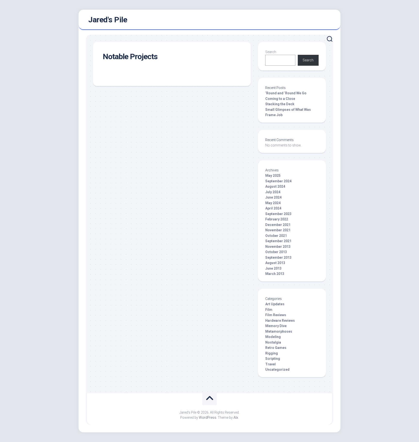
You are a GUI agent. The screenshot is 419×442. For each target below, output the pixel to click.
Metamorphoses (278, 331)
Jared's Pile (107, 19)
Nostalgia (273, 342)
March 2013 (274, 274)
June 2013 (273, 268)
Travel (270, 364)
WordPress (207, 417)
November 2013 (277, 247)
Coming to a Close (280, 99)
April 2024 (273, 208)
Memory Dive (276, 326)
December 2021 (277, 225)
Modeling (273, 337)
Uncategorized (277, 369)
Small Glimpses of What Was (288, 110)
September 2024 (278, 181)
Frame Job (273, 115)
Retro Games (275, 348)
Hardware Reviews (280, 320)
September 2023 (278, 214)
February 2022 (276, 219)
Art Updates (274, 304)
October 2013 (276, 252)
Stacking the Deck (279, 104)
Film (268, 310)
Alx (236, 417)
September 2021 (278, 241)
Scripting (272, 359)
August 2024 (275, 186)
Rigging (271, 353)
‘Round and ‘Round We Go (285, 93)
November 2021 (277, 230)
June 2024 (273, 197)
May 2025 (273, 175)
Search (270, 52)
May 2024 (273, 203)
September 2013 (278, 257)
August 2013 (275, 263)
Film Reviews (275, 315)
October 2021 (276, 236)
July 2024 (272, 192)
